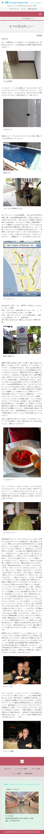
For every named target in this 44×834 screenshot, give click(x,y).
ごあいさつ (7, 769)
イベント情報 (16, 773)
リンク (23, 9)
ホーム (4, 18)
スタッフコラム (14, 18)
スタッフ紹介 (36, 769)
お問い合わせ (32, 9)
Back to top (22, 761)
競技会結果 (28, 773)
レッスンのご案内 (21, 769)
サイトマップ (13, 9)
